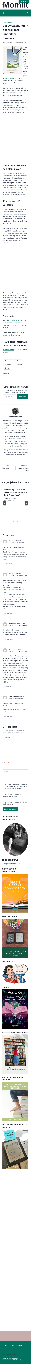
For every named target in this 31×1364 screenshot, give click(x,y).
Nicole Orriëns (9, 42)
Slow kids (5, 466)
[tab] (13, 521)
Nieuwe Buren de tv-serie (23, 467)
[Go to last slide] (4, 503)
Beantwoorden (8, 563)
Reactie (7, 738)
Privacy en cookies (16, 1345)
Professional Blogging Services (12, 1359)
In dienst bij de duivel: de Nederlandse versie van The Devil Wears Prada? (15, 492)
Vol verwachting (10, 78)
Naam (6, 763)
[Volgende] (26, 503)
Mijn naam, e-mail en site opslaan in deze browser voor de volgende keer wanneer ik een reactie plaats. (16, 786)
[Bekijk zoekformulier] (27, 13)
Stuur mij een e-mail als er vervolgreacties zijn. (12, 795)
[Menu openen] (3, 13)
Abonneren (22, 397)
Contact (5, 1345)
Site (5, 780)
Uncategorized (7, 22)
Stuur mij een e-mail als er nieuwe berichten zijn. (15, 803)
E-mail (6, 771)
